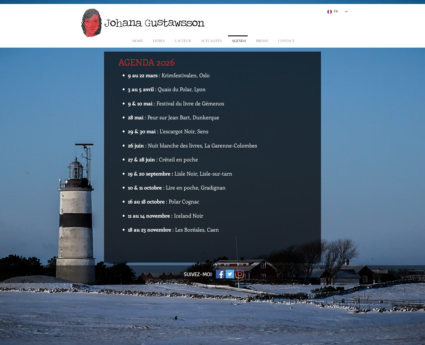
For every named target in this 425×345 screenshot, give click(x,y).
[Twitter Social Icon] (230, 274)
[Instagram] (239, 274)
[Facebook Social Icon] (220, 274)
